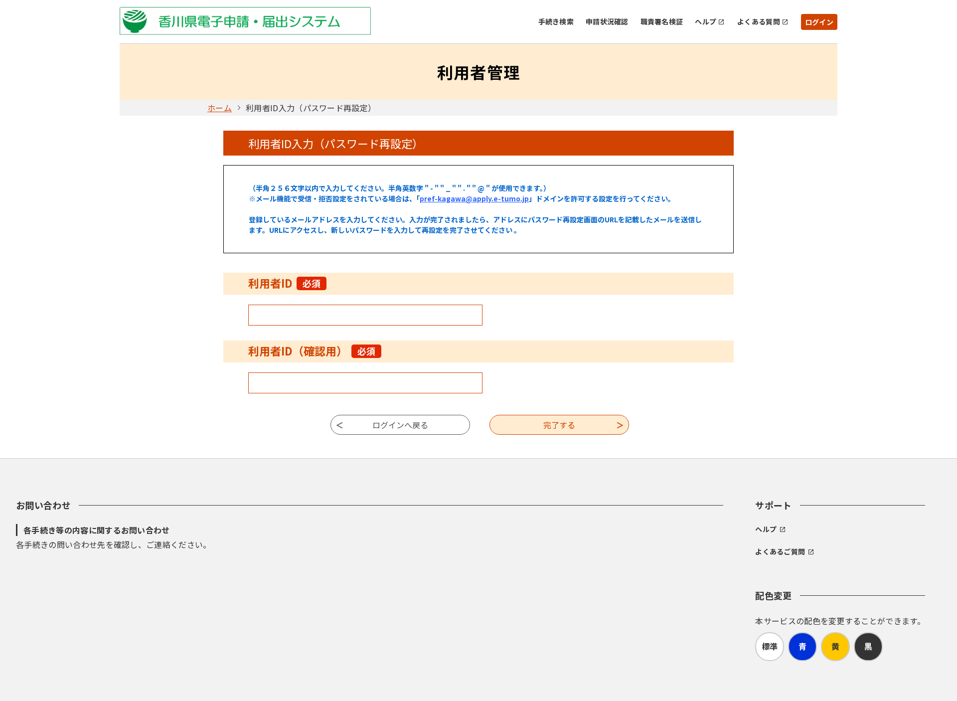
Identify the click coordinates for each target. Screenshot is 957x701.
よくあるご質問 (780, 551)
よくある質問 (758, 21)
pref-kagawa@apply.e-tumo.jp (474, 198)
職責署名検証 (661, 21)
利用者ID (284, 283)
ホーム (219, 108)
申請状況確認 (607, 21)
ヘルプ (705, 21)
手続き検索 (556, 21)
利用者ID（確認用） (311, 350)
